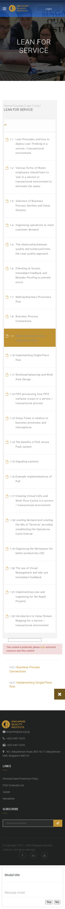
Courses (18, 106)
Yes (48, 902)
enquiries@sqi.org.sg (18, 731)
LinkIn (33, 855)
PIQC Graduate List (13, 785)
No (57, 902)
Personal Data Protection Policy (20, 778)
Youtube (44, 855)
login (42, 647)
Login (49, 8)
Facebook (22, 855)
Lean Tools (32, 106)
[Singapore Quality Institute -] (19, 8)
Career (6, 792)
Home (7, 106)
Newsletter (9, 798)
